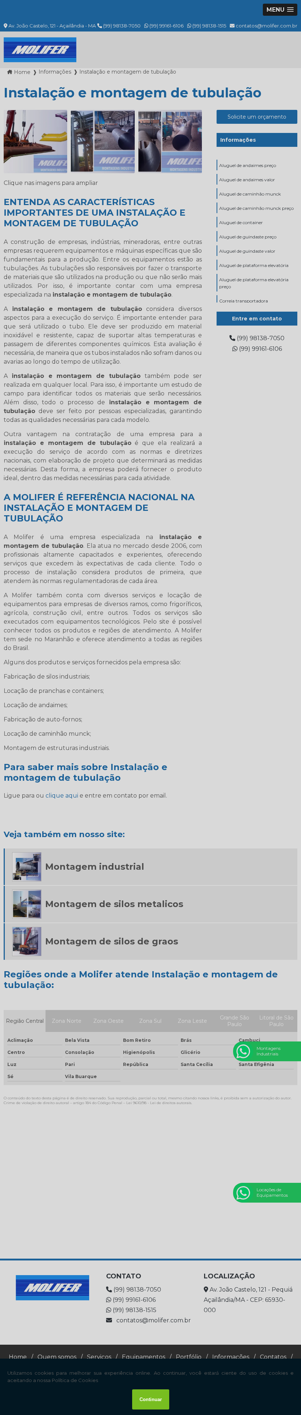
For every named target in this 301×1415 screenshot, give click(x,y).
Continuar (150, 1399)
